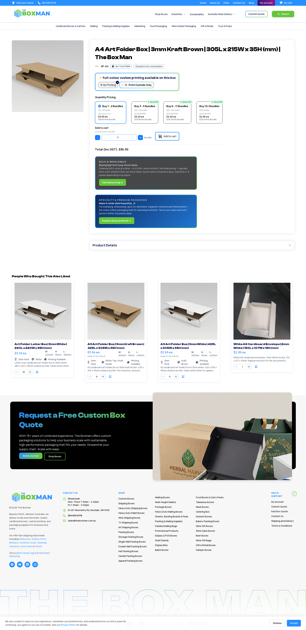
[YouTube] (20, 564)
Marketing (140, 26)
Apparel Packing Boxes (130, 560)
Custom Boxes (126, 498)
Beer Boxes (202, 535)
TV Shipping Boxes (128, 522)
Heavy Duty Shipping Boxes (132, 508)
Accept (294, 623)
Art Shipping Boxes (128, 527)
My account (266, 2)
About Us (215, 2)
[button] (37, 372)
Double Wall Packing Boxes (132, 546)
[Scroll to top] (294, 493)
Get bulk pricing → (112, 182)
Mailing (94, 26)
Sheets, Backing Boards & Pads (171, 516)
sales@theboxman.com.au (82, 520)
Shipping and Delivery (282, 520)
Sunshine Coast (28, 542)
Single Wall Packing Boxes (132, 541)
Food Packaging (158, 26)
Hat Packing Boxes (128, 551)
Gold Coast (26, 546)
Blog (251, 2)
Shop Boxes (161, 14)
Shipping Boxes (126, 503)
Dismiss (277, 623)
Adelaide (42, 542)
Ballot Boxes (161, 549)
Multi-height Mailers (165, 502)
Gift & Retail (207, 26)
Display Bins (161, 545)
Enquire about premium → (116, 220)
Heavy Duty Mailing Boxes (168, 511)
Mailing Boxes (162, 497)
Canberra (14, 546)
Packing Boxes (126, 532)
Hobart (38, 546)
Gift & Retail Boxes (206, 545)
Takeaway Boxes (205, 502)
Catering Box (203, 511)
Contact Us (239, 2)
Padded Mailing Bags (166, 526)
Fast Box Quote (279, 511)
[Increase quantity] (30, 372)
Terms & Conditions (281, 525)
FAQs (226, 2)
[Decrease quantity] (17, 372)
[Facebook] (12, 564)
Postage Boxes (163, 506)
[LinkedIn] (27, 564)
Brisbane (13, 542)
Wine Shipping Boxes (129, 517)
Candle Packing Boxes (130, 555)
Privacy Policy (68, 624)
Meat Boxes (202, 506)
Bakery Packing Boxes (207, 521)
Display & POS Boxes (166, 535)
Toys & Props (225, 26)
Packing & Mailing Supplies (116, 26)
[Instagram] (35, 564)
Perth (43, 538)
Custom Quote (279, 506)
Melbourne (25, 538)
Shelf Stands (162, 540)
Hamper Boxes (203, 549)
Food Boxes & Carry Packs (210, 497)
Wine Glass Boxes (205, 530)
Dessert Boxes (204, 516)
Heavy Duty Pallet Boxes (131, 512)
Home (203, 2)
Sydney (35, 538)
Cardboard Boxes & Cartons (70, 26)
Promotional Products (166, 530)
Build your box (31, 455)
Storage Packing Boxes (130, 536)
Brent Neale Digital (26, 552)
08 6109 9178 (75, 515)
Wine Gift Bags (203, 540)
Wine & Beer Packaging (184, 26)
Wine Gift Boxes (204, 526)
